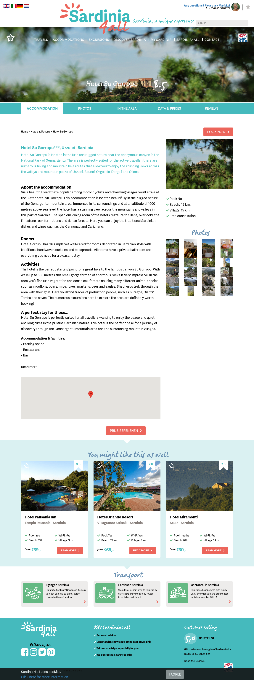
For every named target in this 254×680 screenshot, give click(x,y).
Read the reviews (194, 661)
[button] (90, 394)
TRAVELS (41, 39)
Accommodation (42, 108)
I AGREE (175, 674)
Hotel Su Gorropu (63, 131)
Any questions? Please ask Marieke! (207, 5)
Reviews (212, 108)
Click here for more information (44, 676)
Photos (84, 108)
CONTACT (212, 39)
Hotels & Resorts (40, 131)
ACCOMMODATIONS (68, 39)
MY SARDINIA (161, 39)
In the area (127, 108)
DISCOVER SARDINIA (130, 39)
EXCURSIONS (99, 39)
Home (24, 131)
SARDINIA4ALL (188, 39)
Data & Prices (169, 108)
